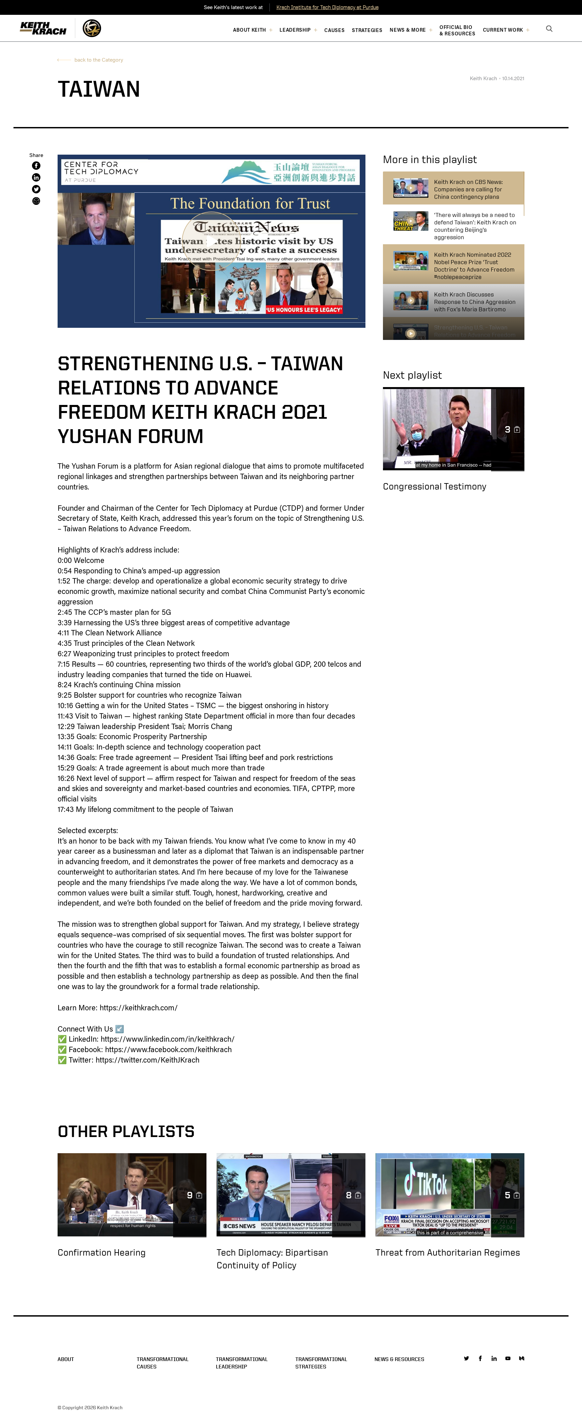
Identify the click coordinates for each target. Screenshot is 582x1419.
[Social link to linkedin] (494, 1358)
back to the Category (98, 60)
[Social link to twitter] (466, 1358)
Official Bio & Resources (458, 31)
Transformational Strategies (321, 1362)
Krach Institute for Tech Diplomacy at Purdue (328, 7)
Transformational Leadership (242, 1362)
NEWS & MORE (408, 30)
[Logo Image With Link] (91, 28)
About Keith (249, 30)
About (66, 1359)
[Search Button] (549, 29)
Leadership (295, 30)
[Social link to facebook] (480, 1358)
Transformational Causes (163, 1362)
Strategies (367, 30)
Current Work (503, 30)
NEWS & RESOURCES (399, 1359)
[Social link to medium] (521, 1358)
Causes (334, 30)
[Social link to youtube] (508, 1358)
